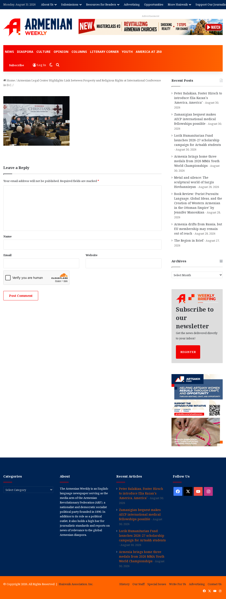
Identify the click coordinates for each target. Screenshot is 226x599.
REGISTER (188, 352)
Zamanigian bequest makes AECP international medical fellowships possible (195, 119)
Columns (79, 52)
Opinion (61, 52)
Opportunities (153, 4)
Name (7, 236)
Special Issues (156, 584)
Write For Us (177, 584)
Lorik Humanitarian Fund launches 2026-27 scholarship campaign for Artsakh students (197, 140)
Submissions (69, 4)
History (124, 584)
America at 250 (149, 52)
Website (92, 255)
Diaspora (25, 52)
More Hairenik (178, 4)
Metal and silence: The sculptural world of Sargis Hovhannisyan (194, 182)
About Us (47, 4)
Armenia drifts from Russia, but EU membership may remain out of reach (198, 228)
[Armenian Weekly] (37, 27)
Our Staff (138, 584)
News (9, 52)
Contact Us (215, 584)
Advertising (132, 4)
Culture (43, 52)
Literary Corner (104, 52)
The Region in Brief (188, 240)
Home (10, 80)
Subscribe (16, 65)
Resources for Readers (101, 4)
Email (7, 255)
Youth (127, 52)
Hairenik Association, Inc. (76, 584)
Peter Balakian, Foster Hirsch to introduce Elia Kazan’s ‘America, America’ (198, 98)
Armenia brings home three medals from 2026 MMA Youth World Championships (197, 161)
